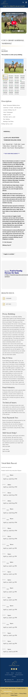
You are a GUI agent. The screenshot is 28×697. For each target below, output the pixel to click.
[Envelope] (16, 669)
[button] (26, 2)
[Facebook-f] (12, 669)
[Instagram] (14, 669)
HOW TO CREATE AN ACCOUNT (14, 6)
